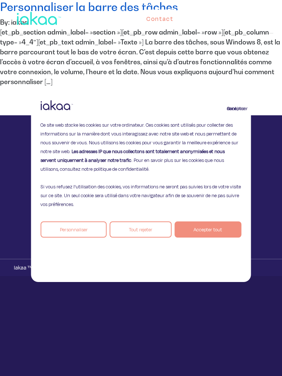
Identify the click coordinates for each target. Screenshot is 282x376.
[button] (258, 17)
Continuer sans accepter (231, 108)
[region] (141, 188)
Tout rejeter (140, 229)
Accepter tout (208, 229)
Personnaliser (74, 229)
